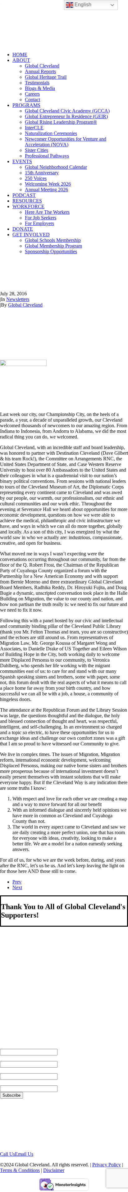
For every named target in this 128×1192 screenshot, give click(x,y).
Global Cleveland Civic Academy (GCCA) (67, 110)
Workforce (28, 206)
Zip (3, 1082)
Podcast (24, 195)
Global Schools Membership (53, 240)
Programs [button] (26, 105)
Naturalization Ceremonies (51, 133)
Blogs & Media (40, 88)
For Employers (39, 223)
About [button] (21, 60)
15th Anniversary (42, 172)
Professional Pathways (47, 155)
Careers (32, 94)
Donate (22, 229)
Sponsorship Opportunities (51, 251)
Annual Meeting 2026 (46, 189)
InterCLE (34, 127)
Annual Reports (40, 71)
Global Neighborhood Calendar (56, 167)
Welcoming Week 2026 (48, 184)
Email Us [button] (24, 1154)
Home (19, 54)
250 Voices (36, 178)
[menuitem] (70, 55)
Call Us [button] (7, 1154)
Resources (27, 200)
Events (22, 161)
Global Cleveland (42, 65)
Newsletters (17, 299)
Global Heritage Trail (45, 77)
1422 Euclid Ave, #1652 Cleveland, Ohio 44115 (24, 1124)
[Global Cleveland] (64, 23)
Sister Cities (36, 150)
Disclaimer (53, 1170)
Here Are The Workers (47, 212)
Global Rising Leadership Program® (61, 122)
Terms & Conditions (20, 1170)
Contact (32, 99)
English (82, 4)
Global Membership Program (53, 245)
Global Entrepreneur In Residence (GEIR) (66, 116)
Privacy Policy (106, 1164)
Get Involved (31, 234)
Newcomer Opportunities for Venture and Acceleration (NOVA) (65, 141)
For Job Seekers (40, 217)
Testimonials (37, 82)
